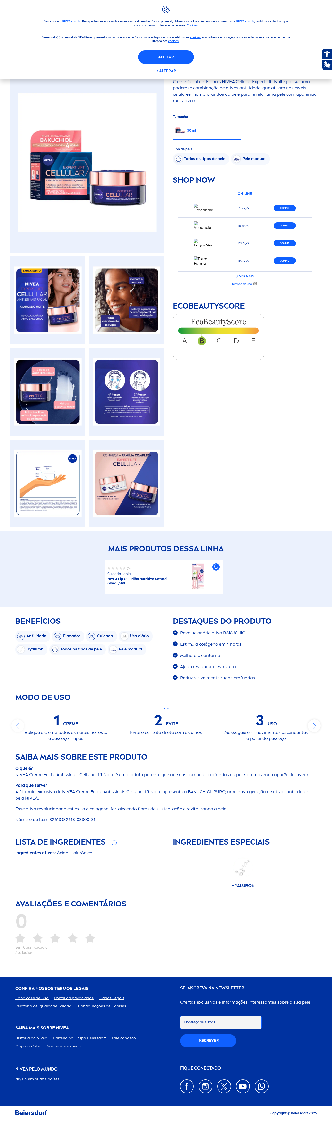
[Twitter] (224, 1086)
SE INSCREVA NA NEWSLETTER (212, 988)
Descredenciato (63, 1046)
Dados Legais (111, 998)
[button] (216, 567)
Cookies (192, 25)
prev (17, 725)
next (314, 725)
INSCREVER (208, 1040)
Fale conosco (124, 1038)
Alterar (167, 71)
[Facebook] (187, 1086)
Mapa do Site (27, 1046)
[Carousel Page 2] (167, 708)
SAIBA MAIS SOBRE (42, 1028)
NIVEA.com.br (71, 21)
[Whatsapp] (262, 1086)
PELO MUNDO (36, 1069)
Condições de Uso (32, 998)
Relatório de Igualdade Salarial (43, 1006)
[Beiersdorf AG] (31, 1113)
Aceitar (166, 57)
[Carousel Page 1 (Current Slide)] (164, 708)
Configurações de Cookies (102, 1006)
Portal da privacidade (74, 998)
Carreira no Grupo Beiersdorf (79, 1038)
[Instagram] (205, 1086)
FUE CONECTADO (200, 1068)
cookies (195, 37)
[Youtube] (243, 1086)
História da (31, 1038)
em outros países (37, 1079)
